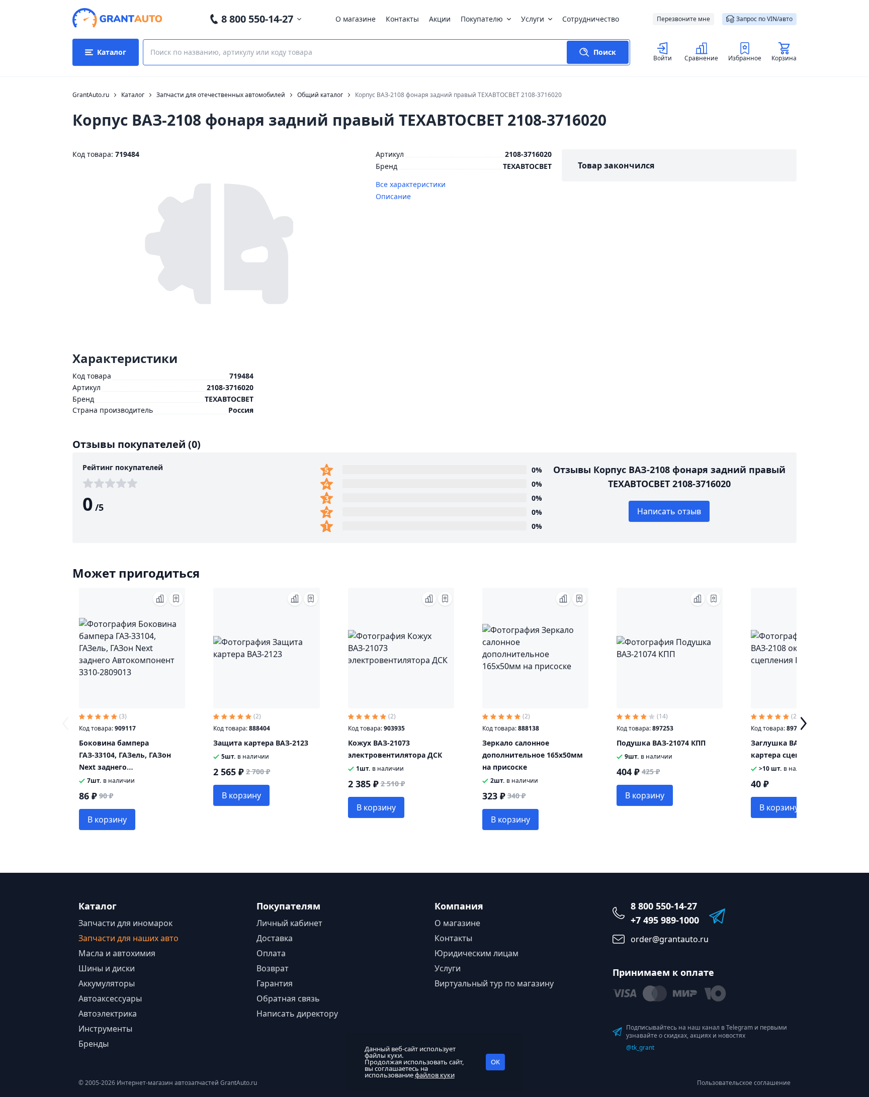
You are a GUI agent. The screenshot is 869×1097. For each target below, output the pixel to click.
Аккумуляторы (106, 983)
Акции (440, 19)
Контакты (402, 19)
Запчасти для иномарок (125, 923)
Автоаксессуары (110, 998)
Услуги (532, 19)
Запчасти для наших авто (128, 938)
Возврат (272, 968)
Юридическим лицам (476, 953)
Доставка (274, 938)
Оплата (271, 953)
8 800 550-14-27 (257, 19)
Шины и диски (106, 968)
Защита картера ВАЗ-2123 (260, 743)
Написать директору (297, 1013)
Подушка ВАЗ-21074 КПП (661, 743)
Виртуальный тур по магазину (494, 983)
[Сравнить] (160, 599)
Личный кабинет (289, 923)
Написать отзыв (669, 511)
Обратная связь (288, 998)
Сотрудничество (590, 19)
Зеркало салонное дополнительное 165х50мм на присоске (532, 755)
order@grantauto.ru (670, 939)
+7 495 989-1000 (665, 920)
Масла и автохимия (116, 953)
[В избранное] (176, 599)
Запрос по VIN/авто (764, 19)
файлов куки (435, 1074)
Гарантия (274, 983)
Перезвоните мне (683, 19)
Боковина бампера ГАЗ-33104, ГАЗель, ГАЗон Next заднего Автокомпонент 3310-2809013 (125, 767)
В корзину (107, 819)
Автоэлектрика (107, 1013)
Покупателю (482, 19)
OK (495, 1061)
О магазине (355, 19)
